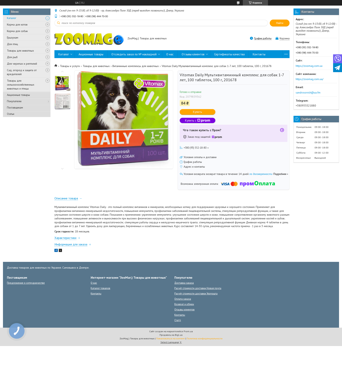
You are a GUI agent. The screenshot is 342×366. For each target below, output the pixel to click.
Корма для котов (17, 24)
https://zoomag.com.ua (309, 66)
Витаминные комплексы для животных (135, 66)
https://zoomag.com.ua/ (309, 79)
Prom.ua (188, 331)
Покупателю (14, 101)
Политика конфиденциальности (204, 338)
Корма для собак (17, 31)
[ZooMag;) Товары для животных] (89, 39)
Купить (197, 112)
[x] (60, 251)
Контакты (259, 54)
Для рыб (12, 57)
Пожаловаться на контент (170, 338)
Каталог (11, 18)
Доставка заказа (184, 283)
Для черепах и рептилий (22, 63)
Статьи (10, 114)
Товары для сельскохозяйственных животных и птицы (20, 84)
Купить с (190, 120)
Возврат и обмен (184, 304)
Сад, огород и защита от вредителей (22, 72)
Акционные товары (18, 95)
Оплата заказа (182, 299)
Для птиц (12, 44)
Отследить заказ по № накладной (134, 54)
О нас (170, 54)
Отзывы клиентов (193, 54)
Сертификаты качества (229, 54)
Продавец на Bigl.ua (171, 334)
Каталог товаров (100, 288)
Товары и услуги (70, 66)
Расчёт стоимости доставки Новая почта (197, 288)
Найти (279, 23)
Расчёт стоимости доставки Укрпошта (196, 293)
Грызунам (12, 37)
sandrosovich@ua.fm (308, 92)
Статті (177, 320)
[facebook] (56, 251)
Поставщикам (15, 107)
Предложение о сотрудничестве (26, 283)
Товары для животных (20, 50)
